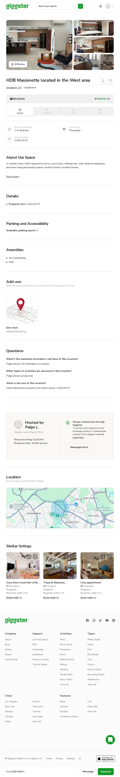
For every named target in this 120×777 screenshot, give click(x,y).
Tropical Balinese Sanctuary (54, 582)
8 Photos (20, 64)
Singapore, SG (14, 87)
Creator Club (11, 659)
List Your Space (40, 639)
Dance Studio (94, 669)
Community (37, 649)
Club (90, 659)
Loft (89, 701)
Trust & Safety (39, 664)
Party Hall (92, 706)
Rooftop (64, 711)
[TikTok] (100, 620)
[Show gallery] (39, 45)
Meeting (64, 669)
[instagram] (93, 620)
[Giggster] (17, 6)
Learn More (78, 437)
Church (91, 664)
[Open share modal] (28, 556)
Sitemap (71, 758)
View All (64, 684)
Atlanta (8, 711)
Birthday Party (67, 659)
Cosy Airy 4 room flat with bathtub (22, 582)
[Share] (103, 80)
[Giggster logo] (16, 620)
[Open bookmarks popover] (111, 80)
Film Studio (93, 654)
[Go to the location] (23, 565)
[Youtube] (107, 620)
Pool (90, 649)
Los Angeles (11, 701)
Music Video (66, 679)
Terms (49, 758)
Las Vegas (37, 716)
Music (63, 701)
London (36, 701)
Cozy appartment (90, 582)
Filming (63, 664)
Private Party (66, 674)
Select (8, 654)
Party (62, 639)
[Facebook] (87, 620)
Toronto (36, 711)
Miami (8, 721)
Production (65, 649)
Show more (12, 176)
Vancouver (37, 706)
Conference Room (69, 716)
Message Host (79, 447)
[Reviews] (113, 620)
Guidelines (37, 654)
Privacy (59, 758)
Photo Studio (94, 639)
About (8, 639)
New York (10, 706)
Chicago (9, 716)
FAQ (34, 644)
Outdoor (64, 706)
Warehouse (93, 679)
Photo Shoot (66, 644)
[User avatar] (108, 6)
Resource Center (40, 659)
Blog (7, 644)
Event (63, 654)
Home (90, 644)
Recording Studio (96, 674)
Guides (8, 649)
